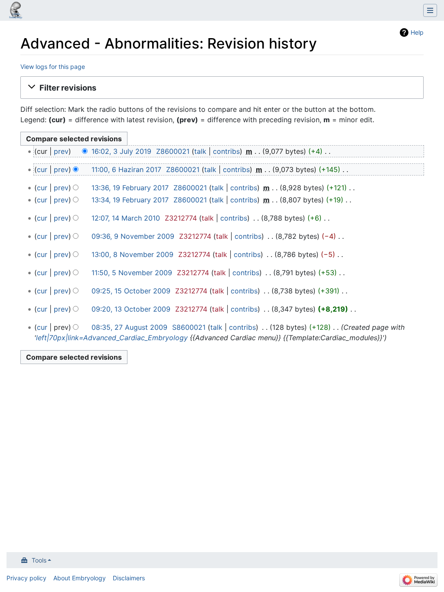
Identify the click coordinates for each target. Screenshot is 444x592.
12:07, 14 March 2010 (125, 218)
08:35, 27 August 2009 (129, 327)
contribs (226, 151)
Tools (39, 560)
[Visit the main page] (15, 11)
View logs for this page (52, 66)
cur (42, 169)
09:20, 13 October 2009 (130, 309)
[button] (222, 87)
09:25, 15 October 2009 (130, 290)
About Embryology (79, 578)
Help (417, 32)
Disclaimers (129, 578)
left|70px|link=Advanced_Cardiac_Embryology (112, 337)
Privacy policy (26, 578)
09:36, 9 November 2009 (132, 236)
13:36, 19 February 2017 (130, 187)
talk (200, 151)
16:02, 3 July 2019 (121, 151)
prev (61, 151)
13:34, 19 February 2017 (130, 199)
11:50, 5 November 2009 (131, 272)
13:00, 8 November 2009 (132, 254)
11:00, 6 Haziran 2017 (126, 169)
